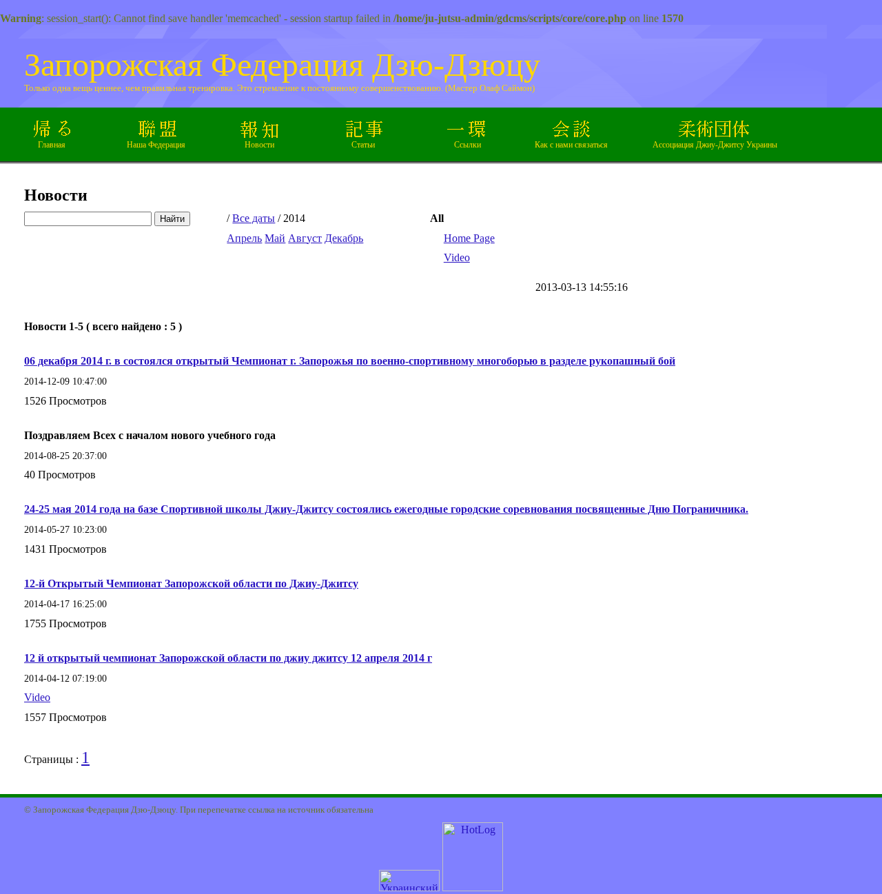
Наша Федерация (156, 145)
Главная (51, 145)
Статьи (363, 145)
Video (457, 257)
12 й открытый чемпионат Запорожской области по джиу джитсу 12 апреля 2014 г (228, 658)
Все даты (253, 218)
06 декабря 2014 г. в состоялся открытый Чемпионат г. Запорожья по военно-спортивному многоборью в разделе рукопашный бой (349, 361)
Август (305, 238)
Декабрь (344, 238)
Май (275, 238)
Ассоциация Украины (715, 145)
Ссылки (467, 145)
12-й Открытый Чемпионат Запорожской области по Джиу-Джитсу (191, 583)
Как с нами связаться (571, 145)
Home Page (469, 238)
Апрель (244, 238)
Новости (259, 145)
